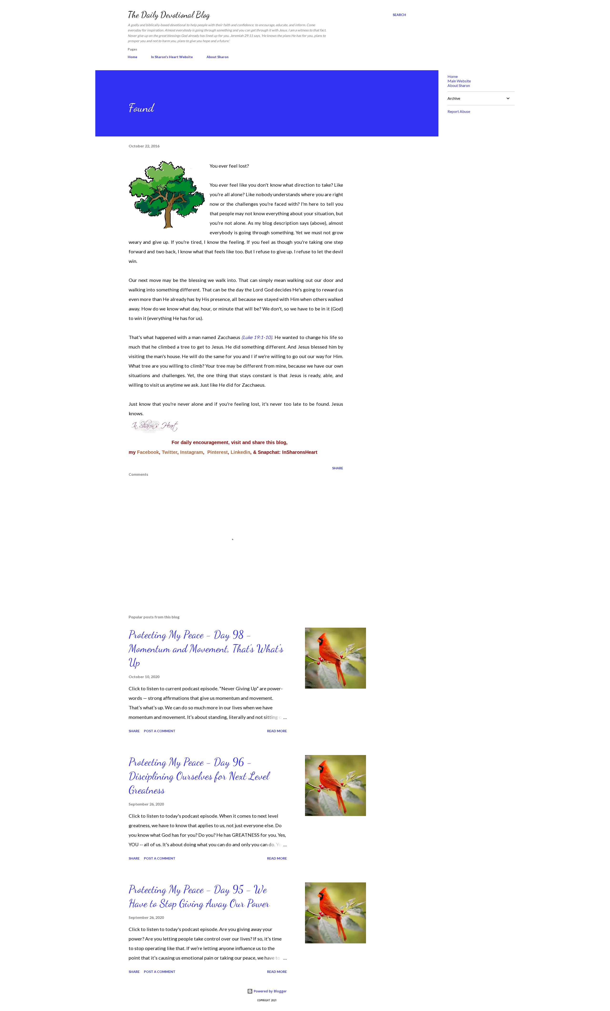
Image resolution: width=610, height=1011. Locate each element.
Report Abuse (458, 111)
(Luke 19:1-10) (256, 337)
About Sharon (218, 57)
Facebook (148, 452)
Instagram (191, 452)
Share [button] (337, 468)
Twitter (169, 452)
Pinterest (217, 452)
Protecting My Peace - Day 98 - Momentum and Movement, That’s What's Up (206, 648)
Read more (277, 731)
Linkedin (240, 452)
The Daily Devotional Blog (169, 15)
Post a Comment (159, 731)
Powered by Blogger (270, 991)
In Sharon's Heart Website (172, 57)
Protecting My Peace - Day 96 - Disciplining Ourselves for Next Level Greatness (199, 776)
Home (132, 57)
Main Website (459, 81)
